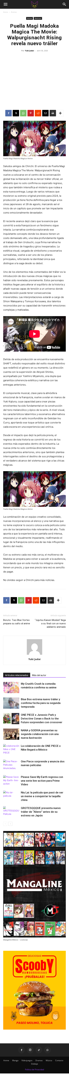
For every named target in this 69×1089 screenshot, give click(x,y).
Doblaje (34, 1063)
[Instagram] (30, 1050)
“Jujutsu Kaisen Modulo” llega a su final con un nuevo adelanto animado (50, 623)
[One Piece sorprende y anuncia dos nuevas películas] (11, 765)
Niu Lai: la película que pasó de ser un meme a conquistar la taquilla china (42, 796)
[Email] (45, 113)
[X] (16, 113)
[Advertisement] (34, 81)
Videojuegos (27, 1060)
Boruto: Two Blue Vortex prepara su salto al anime (16, 622)
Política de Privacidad (34, 1069)
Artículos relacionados (16, 675)
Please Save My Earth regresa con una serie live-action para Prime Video (42, 780)
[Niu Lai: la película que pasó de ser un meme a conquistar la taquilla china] (11, 796)
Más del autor (39, 675)
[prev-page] (5, 824)
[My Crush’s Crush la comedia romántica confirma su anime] (11, 687)
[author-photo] (34, 654)
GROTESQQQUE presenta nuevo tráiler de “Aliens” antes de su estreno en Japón (41, 811)
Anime (14, 12)
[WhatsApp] (23, 113)
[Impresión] (53, 113)
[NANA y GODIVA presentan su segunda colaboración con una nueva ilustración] (11, 734)
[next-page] (10, 824)
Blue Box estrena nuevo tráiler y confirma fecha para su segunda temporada (40, 703)
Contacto (59, 1060)
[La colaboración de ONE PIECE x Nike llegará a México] (11, 749)
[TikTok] (39, 1050)
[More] (60, 113)
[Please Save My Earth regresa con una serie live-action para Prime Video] (11, 780)
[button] (5, 4)
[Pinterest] (30, 113)
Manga (15, 1060)
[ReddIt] (38, 113)
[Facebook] (8, 113)
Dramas (39, 1060)
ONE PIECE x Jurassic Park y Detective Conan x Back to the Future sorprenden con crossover (41, 718)
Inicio (5, 12)
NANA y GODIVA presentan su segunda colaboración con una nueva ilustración (40, 734)
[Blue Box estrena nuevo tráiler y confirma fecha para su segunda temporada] (11, 703)
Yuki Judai (29, 50)
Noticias (38, 18)
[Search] (64, 4)
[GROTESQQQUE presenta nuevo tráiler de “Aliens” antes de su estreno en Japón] (11, 811)
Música (49, 1060)
